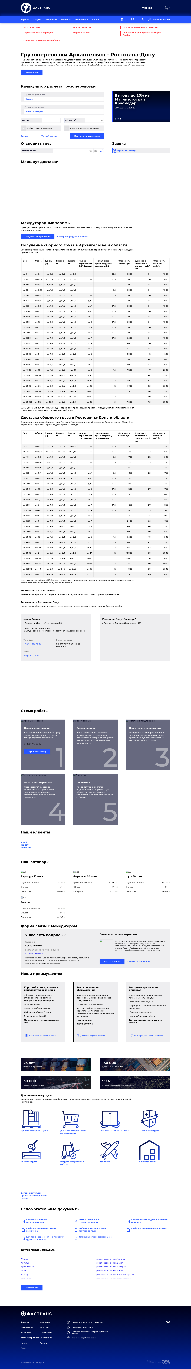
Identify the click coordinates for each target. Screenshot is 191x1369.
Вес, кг (25, 120)
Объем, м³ (70, 120)
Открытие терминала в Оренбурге (42, 40)
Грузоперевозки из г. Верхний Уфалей (115, 1274)
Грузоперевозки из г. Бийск (109, 1270)
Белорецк (26, 1278)
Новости (44, 1327)
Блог (23, 1348)
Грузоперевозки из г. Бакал (109, 1263)
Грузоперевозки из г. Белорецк (111, 1266)
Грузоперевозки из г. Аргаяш (110, 1259)
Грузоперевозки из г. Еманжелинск (113, 1278)
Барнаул (25, 1274)
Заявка (24, 136)
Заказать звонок (112, 961)
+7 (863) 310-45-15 (32, 644)
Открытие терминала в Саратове (140, 27)
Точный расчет (49, 136)
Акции (95, 19)
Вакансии (26, 1332)
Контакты (66, 19)
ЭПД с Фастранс (32, 27)
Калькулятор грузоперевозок (72, 236)
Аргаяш (25, 1263)
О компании (81, 19)
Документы (51, 19)
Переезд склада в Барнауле (38, 32)
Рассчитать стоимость (138, 961)
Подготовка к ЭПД (82, 27)
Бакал (24, 1270)
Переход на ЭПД (81, 32)
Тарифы (25, 19)
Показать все (32, 72)
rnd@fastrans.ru (31, 655)
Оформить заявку (37, 751)
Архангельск (27, 1266)
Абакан (24, 1259)
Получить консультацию (87, 136)
